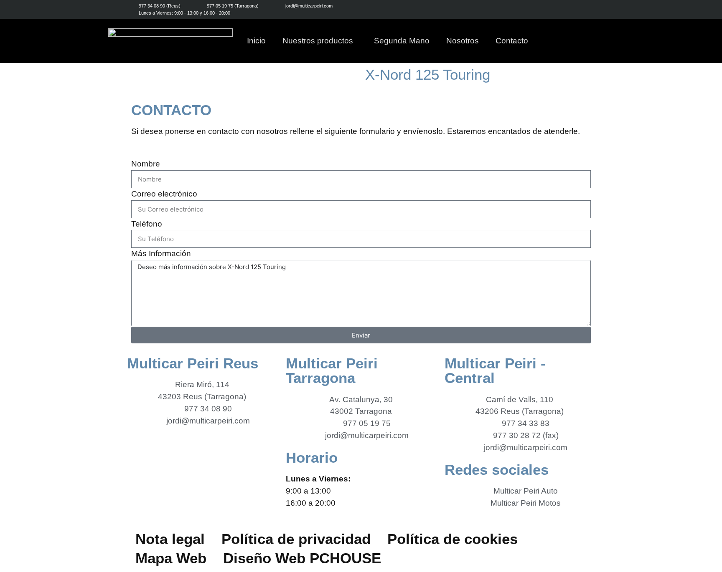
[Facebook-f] (552, 9)
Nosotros (462, 40)
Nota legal (170, 539)
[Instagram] (571, 9)
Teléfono (146, 223)
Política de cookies (452, 539)
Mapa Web (170, 558)
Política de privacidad (296, 539)
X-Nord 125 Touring (427, 74)
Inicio (256, 40)
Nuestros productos (317, 40)
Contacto (512, 40)
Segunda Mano (402, 40)
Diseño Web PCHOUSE (302, 558)
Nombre (145, 163)
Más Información (161, 253)
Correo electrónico (164, 193)
